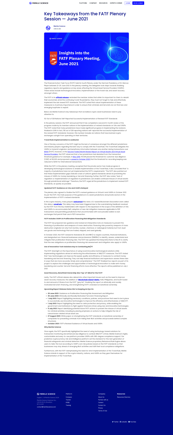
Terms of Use (102, 411)
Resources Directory (123, 397)
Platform (83, 3)
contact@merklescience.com (46, 407)
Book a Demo (138, 3)
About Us (101, 397)
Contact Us (102, 405)
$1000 (46, 152)
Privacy (100, 408)
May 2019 (76, 157)
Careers (100, 402)
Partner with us (103, 400)
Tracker (68, 400)
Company (93, 3)
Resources (103, 3)
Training (68, 405)
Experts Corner (116, 3)
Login (128, 3)
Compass (69, 397)
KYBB (67, 402)
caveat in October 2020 (80, 159)
